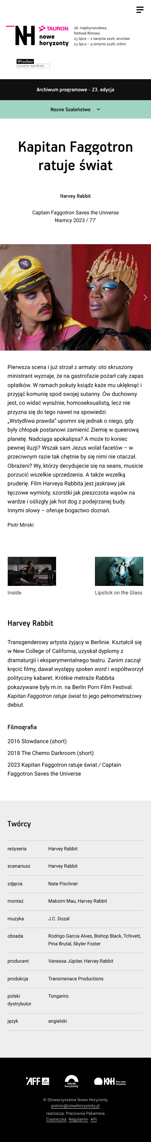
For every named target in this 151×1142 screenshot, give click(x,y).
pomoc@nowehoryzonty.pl (75, 1105)
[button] (145, 297)
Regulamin (78, 1119)
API (94, 1119)
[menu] (140, 10)
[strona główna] (74, 35)
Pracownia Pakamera (85, 1113)
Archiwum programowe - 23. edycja (75, 90)
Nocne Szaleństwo (71, 110)
